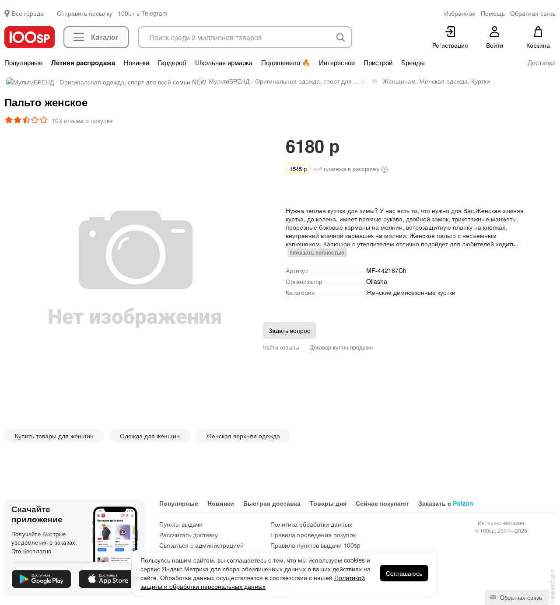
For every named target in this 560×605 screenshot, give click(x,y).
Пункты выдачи (181, 524)
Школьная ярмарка (223, 62)
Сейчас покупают (382, 503)
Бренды (413, 62)
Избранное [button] (460, 13)
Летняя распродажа (83, 62)
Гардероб (172, 62)
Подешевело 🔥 (285, 62)
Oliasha (377, 281)
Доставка (542, 62)
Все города (28, 13)
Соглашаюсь (404, 573)
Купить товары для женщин (54, 435)
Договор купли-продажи (341, 347)
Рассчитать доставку (188, 534)
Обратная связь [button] (533, 13)
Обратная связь (520, 597)
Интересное (337, 62)
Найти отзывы (280, 347)
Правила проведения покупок (313, 534)
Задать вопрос (289, 330)
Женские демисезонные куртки (410, 292)
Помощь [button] (493, 13)
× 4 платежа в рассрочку (336, 168)
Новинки (136, 62)
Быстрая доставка (272, 503)
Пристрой (378, 62)
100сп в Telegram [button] (143, 13)
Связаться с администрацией (201, 545)
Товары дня (328, 503)
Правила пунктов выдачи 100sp (315, 545)
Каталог (105, 37)
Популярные (23, 62)
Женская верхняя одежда (243, 435)
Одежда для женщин (150, 435)
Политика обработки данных (311, 524)
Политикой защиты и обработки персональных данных (252, 582)
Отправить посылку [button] (84, 13)
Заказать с (445, 503)
